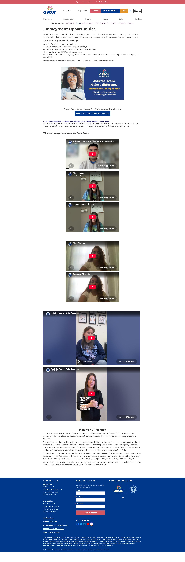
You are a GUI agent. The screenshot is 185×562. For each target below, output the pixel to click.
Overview (70, 23)
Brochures (87, 23)
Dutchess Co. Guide (116, 23)
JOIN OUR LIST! (90, 513)
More (129, 23)
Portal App (100, 23)
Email (78, 490)
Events (95, 11)
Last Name (79, 503)
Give (124, 11)
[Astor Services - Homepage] (49, 10)
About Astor (68, 19)
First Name (79, 497)
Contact (138, 19)
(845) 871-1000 (53, 492)
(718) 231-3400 (53, 509)
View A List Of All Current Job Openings (92, 113)
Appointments (110, 11)
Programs (47, 19)
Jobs (121, 19)
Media (105, 19)
